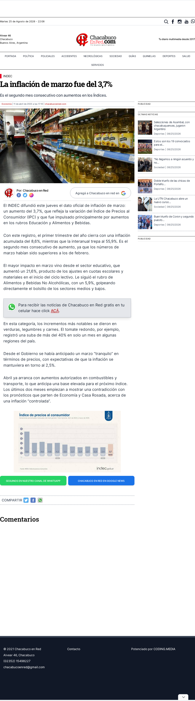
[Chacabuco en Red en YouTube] (186, 21)
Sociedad (115, 56)
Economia (7, 104)
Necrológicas (93, 56)
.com (55, 104)
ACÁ (55, 310)
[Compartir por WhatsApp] (40, 500)
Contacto (73, 649)
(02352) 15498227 (16, 661)
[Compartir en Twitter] (26, 500)
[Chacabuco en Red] (97, 39)
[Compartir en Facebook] (33, 500)
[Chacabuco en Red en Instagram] (179, 21)
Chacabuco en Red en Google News (101, 480)
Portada (10, 56)
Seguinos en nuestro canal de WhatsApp (33, 480)
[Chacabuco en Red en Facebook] (172, 21)
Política (28, 56)
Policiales (48, 56)
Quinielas (149, 56)
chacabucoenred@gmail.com (24, 667)
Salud (186, 56)
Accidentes (69, 56)
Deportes (169, 56)
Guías (132, 56)
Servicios (97, 64)
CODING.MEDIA (164, 649)
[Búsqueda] (166, 22)
